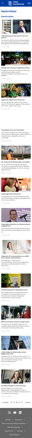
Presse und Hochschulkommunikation (13, 423)
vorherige (5, 402)
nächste (27, 402)
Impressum (18, 420)
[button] (3, 3)
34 (14, 402)
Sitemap (19, 431)
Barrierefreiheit (14, 435)
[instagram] (9, 412)
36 (19, 402)
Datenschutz (9, 431)
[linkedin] (20, 412)
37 (22, 402)
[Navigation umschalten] (29, 3)
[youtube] (14, 412)
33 (11, 402)
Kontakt (7, 420)
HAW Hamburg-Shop (13, 427)
